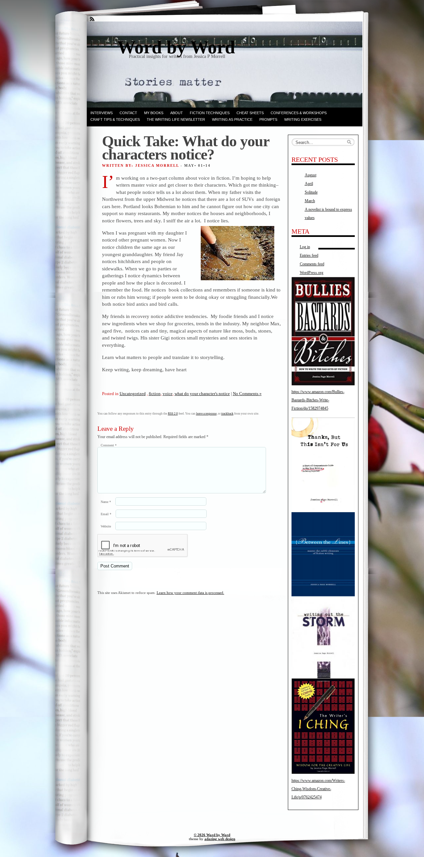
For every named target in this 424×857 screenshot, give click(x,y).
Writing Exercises (302, 119)
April (309, 183)
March (310, 201)
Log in (305, 247)
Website (106, 526)
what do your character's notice (202, 393)
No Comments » (247, 393)
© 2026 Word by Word (212, 835)
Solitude (311, 192)
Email (106, 514)
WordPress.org (311, 272)
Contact (128, 113)
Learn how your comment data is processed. (190, 593)
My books (153, 113)
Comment (109, 445)
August (310, 175)
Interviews (101, 113)
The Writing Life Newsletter (176, 119)
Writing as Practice (232, 119)
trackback (227, 413)
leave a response (206, 413)
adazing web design (219, 839)
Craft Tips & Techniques (115, 119)
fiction (155, 393)
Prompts (268, 119)
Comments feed (312, 264)
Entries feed (309, 255)
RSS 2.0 (173, 413)
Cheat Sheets (250, 113)
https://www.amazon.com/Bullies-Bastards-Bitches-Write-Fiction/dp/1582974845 (318, 400)
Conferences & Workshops (299, 113)
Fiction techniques (210, 113)
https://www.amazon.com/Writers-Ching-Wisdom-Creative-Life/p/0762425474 (318, 788)
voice (168, 393)
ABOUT (176, 113)
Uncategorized (133, 393)
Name (106, 502)
